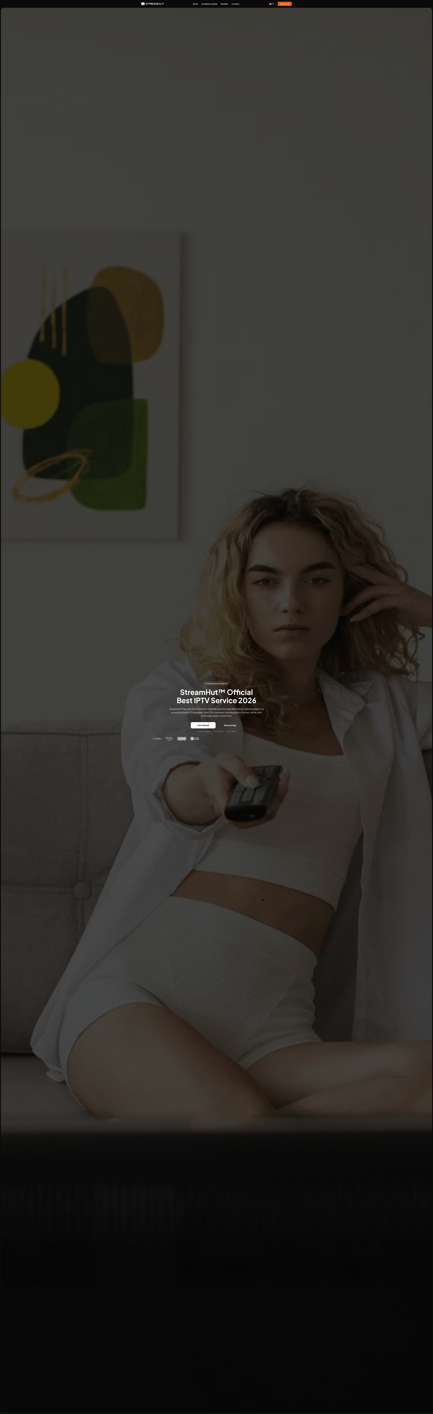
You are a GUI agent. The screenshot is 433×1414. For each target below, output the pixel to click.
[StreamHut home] (152, 4)
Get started (203, 725)
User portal (284, 4)
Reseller (224, 4)
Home (195, 4)
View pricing (230, 725)
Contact (235, 4)
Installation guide (209, 4)
